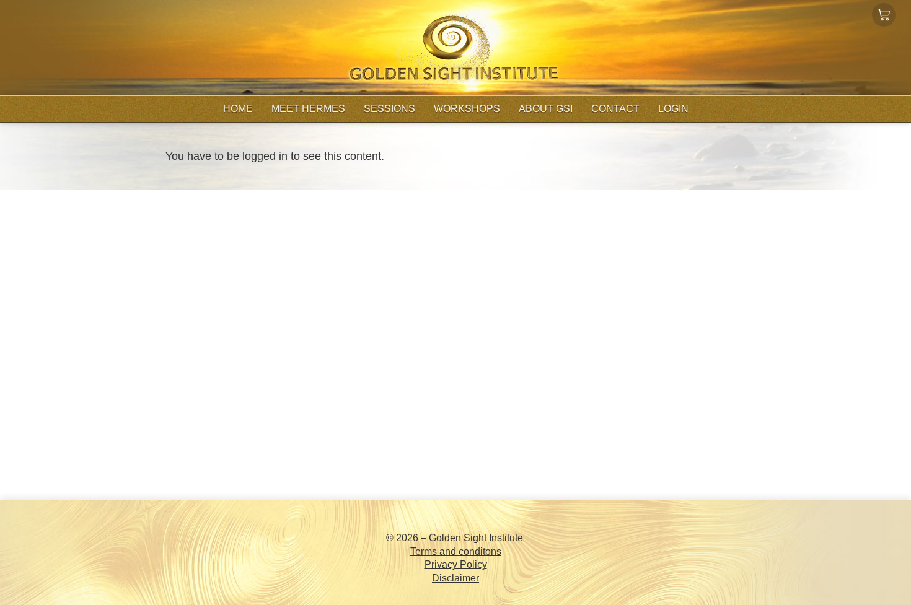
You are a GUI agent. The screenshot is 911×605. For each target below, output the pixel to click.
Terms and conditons (455, 551)
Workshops (467, 108)
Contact (615, 108)
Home (238, 108)
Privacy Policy (456, 564)
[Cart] (884, 15)
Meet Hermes (308, 108)
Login (673, 108)
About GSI (546, 108)
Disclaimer (455, 578)
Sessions (389, 108)
